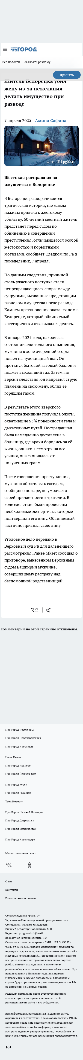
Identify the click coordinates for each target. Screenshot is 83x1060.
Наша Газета (13, 757)
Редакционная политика (20, 898)
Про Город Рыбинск (18, 793)
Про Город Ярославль (19, 746)
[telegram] (49, 610)
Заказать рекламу (37, 62)
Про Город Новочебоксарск (23, 738)
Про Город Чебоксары (19, 729)
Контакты (11, 889)
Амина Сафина (50, 120)
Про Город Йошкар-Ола (20, 774)
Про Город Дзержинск (19, 820)
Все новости (11, 62)
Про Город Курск (16, 784)
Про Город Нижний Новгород (24, 812)
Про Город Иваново (18, 765)
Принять (67, 75)
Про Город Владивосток (20, 828)
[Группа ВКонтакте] (8, 865)
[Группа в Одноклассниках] (29, 865)
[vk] (35, 610)
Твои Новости (14, 801)
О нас (8, 881)
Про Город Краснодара (20, 839)
